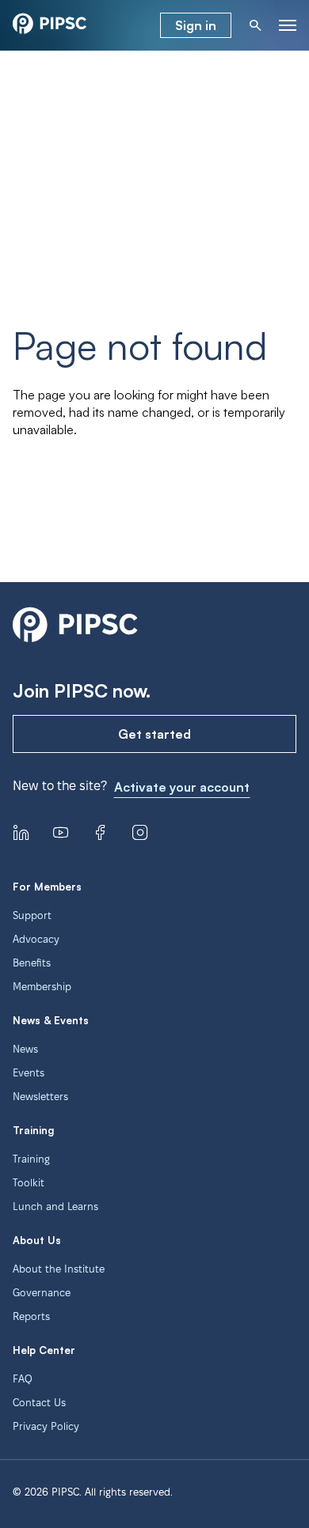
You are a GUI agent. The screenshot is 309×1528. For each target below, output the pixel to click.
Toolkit (28, 1182)
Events (28, 1072)
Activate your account (182, 787)
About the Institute (59, 1268)
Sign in (195, 25)
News (25, 1048)
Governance (42, 1292)
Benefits (32, 962)
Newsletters (40, 1096)
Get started (154, 734)
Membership (42, 986)
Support (32, 915)
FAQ (22, 1378)
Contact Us (39, 1402)
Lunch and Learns (55, 1206)
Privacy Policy (46, 1426)
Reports (31, 1316)
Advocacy (36, 938)
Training (31, 1158)
